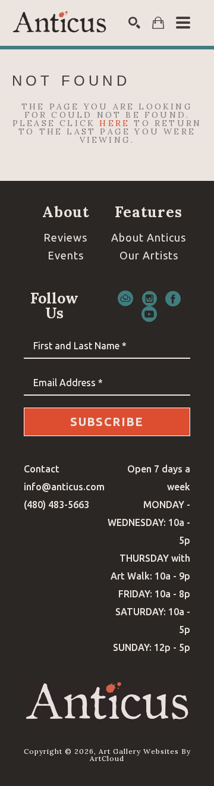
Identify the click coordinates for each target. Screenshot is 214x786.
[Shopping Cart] (158, 23)
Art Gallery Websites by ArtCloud (140, 755)
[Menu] (183, 23)
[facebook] (173, 298)
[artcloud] (125, 298)
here (114, 123)
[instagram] (149, 298)
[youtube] (149, 314)
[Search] (134, 23)
